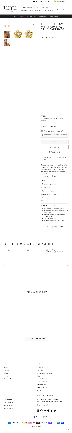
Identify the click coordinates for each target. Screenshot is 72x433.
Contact (6, 367)
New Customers (42, 379)
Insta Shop (50, 10)
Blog (38, 376)
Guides (6, 376)
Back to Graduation (37, 338)
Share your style (42, 381)
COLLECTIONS (36, 10)
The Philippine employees (45, 373)
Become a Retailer (9, 408)
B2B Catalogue (8, 402)
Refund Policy (41, 390)
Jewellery (28, 7)
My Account (7, 379)
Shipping (52, 118)
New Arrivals (42, 7)
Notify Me (54, 147)
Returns (6, 373)
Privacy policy (41, 384)
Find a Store (40, 367)
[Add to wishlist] (33, 25)
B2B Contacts (8, 399)
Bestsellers (22, 10)
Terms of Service (42, 387)
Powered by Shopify (35, 426)
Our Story (40, 370)
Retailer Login (8, 405)
